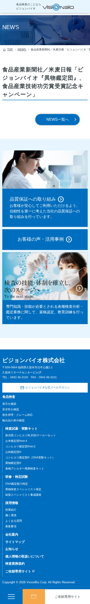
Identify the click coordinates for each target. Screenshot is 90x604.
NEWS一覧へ (57, 119)
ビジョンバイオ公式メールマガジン (47, 387)
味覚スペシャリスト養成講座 (23, 494)
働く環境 (10, 515)
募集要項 (10, 526)
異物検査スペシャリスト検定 (23, 489)
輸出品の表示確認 (13, 420)
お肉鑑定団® (13, 452)
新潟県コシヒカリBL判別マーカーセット (30, 435)
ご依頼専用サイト (68, 596)
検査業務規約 (15, 563)
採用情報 (11, 503)
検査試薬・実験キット (21, 428)
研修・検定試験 (16, 476)
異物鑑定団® (13, 463)
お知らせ (11, 549)
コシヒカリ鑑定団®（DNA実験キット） (30, 457)
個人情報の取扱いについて (24, 556)
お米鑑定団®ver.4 (16, 441)
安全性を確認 (10, 409)
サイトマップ (15, 542)
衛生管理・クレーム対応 (17, 414)
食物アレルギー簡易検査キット (24, 468)
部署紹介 (10, 509)
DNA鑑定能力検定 (16, 483)
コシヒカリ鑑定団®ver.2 (20, 446)
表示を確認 (9, 403)
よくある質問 (13, 520)
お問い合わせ (34, 596)
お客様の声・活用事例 (41, 239)
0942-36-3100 (19, 377)
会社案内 (11, 534)
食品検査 (8, 397)
